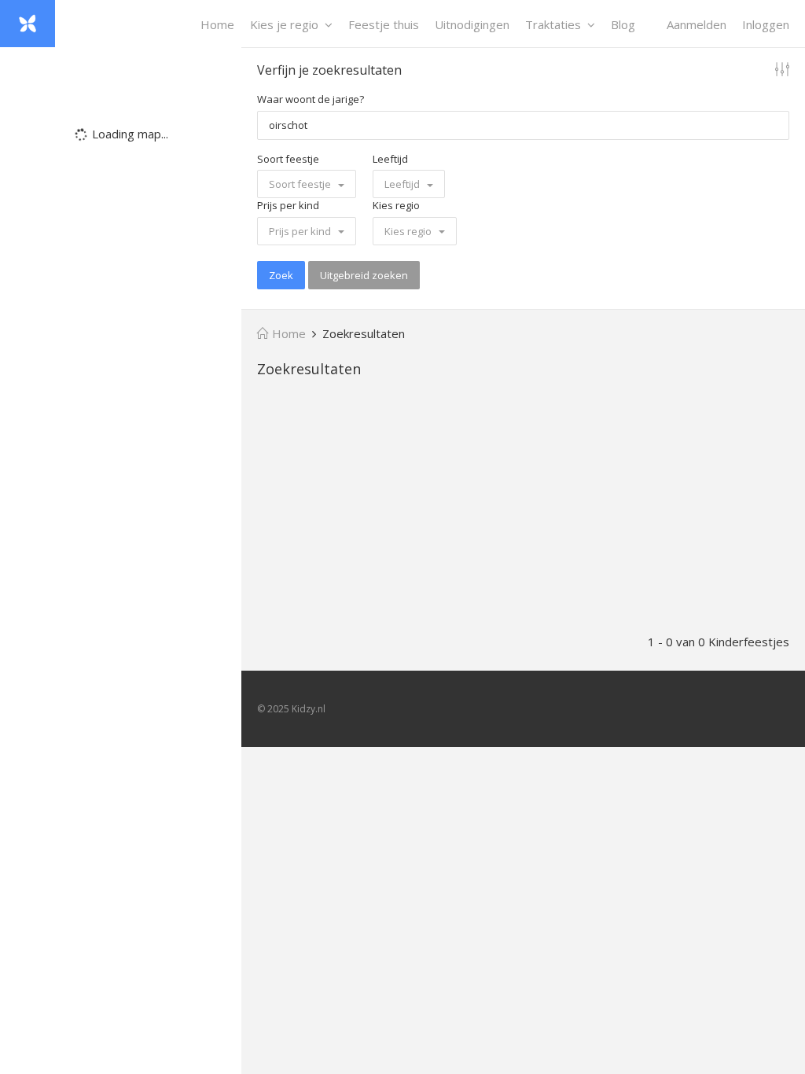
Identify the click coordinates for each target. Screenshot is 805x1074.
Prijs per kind (288, 205)
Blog (623, 24)
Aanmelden (696, 24)
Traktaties (553, 24)
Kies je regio (284, 24)
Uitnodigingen (472, 24)
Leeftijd (390, 159)
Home (217, 24)
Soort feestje (288, 159)
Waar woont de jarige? (310, 99)
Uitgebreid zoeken (364, 275)
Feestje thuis (383, 24)
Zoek (281, 275)
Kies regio (396, 205)
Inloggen (765, 24)
